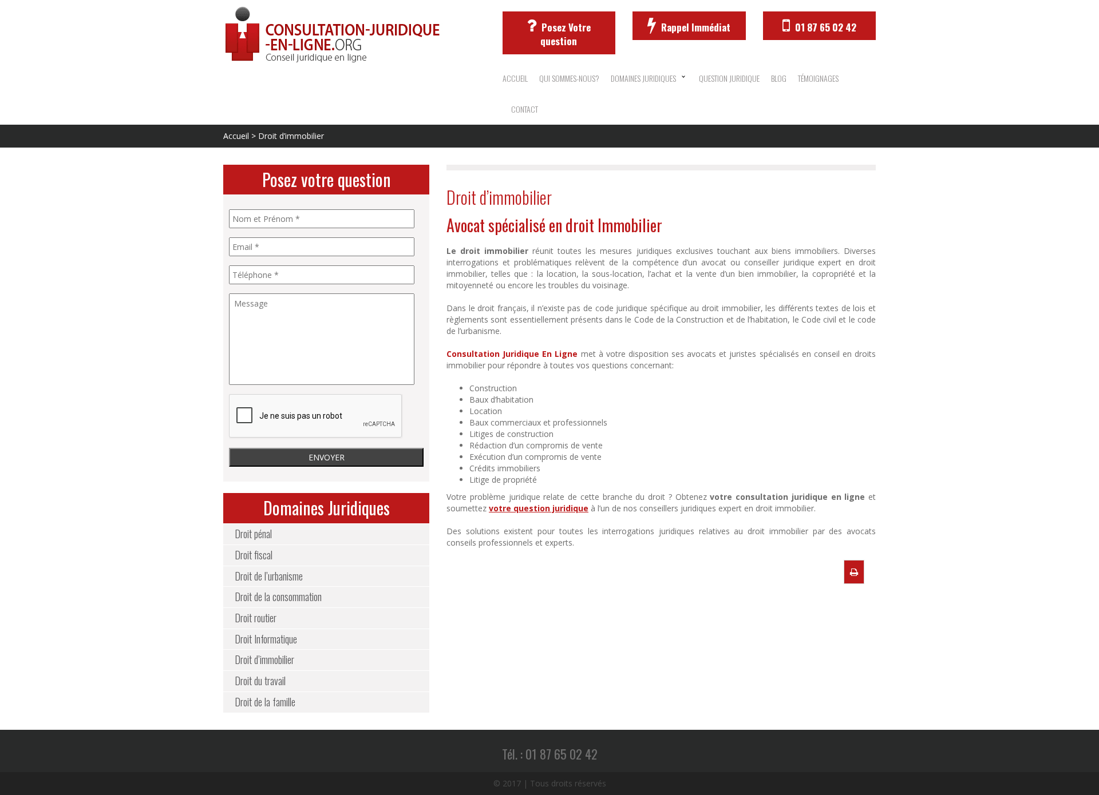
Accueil (515, 78)
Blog (778, 78)
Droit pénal (253, 533)
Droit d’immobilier (264, 659)
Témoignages (818, 78)
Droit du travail (260, 680)
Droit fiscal (253, 554)
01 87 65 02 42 (824, 27)
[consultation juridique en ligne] (354, 35)
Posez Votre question (565, 34)
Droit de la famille (265, 701)
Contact (524, 109)
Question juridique (729, 78)
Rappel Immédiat (694, 27)
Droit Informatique (266, 638)
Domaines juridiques (643, 78)
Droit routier (255, 617)
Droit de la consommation (278, 596)
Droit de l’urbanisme (269, 576)
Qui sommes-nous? (569, 78)
